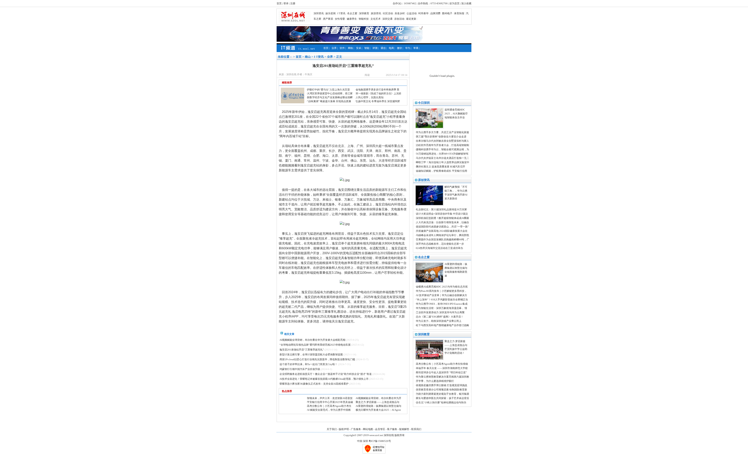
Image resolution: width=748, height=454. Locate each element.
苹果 (415, 48)
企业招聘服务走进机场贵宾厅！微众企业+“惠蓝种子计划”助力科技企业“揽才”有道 (326, 374)
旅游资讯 (376, 13)
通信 (383, 48)
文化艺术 (375, 18)
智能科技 (364, 18)
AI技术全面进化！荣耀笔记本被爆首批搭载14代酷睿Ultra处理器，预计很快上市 (324, 378)
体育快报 (459, 13)
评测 (375, 48)
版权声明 (344, 429)
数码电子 (447, 13)
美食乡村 (400, 13)
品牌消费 (435, 13)
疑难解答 (404, 429)
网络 (350, 48)
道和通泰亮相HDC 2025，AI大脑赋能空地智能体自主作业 (456, 113)
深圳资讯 (319, 13)
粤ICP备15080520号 (380, 441)
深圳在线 (389, 435)
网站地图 (368, 429)
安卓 (358, 48)
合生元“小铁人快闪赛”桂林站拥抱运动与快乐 (441, 402)
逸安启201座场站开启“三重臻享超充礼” (302, 349)
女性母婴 (340, 18)
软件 (342, 48)
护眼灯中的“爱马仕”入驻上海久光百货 (328, 89)
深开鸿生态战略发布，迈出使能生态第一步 (440, 243)
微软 (399, 48)
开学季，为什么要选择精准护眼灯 (435, 381)
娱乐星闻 (330, 13)
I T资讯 (341, 13)
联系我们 (416, 429)
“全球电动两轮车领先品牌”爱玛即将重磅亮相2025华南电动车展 (315, 344)
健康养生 (352, 18)
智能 (366, 48)
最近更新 (411, 18)
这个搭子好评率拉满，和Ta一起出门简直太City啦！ (308, 364)
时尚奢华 (423, 13)
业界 (334, 48)
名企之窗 (352, 13)
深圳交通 (387, 18)
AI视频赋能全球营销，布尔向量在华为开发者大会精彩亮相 (312, 339)
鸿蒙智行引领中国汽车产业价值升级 (300, 369)
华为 (407, 48)
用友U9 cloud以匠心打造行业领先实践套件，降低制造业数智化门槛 (317, 359)
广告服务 (356, 429)
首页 (279, 3)
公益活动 (412, 13)
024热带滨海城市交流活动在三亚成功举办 (439, 248)
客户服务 (392, 429)
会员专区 (380, 429)
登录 (285, 3)
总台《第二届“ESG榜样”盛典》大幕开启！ (439, 316)
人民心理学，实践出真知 (370, 97)
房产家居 (328, 18)
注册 (292, 3)
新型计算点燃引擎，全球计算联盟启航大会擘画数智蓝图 (311, 354)
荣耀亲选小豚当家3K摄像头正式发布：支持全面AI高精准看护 (314, 383)
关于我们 (332, 429)
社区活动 (388, 13)
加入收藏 (466, 3)
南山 (308, 56)
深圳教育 (364, 13)
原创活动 (399, 18)
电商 (391, 48)
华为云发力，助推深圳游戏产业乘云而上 (438, 320)
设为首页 (454, 3)
